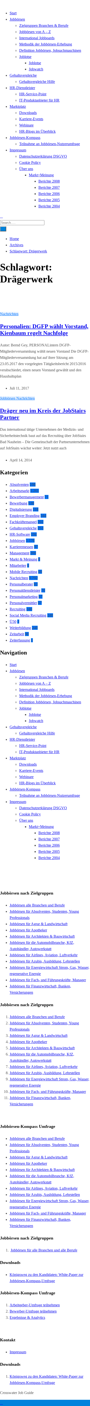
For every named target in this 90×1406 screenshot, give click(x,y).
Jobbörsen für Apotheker (28, 930)
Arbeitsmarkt (19, 491)
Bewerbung (18, 503)
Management (19, 553)
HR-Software (20, 534)
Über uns (26, 169)
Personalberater (21, 584)
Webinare (26, 125)
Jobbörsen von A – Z (35, 32)
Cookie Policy (30, 163)
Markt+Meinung (41, 175)
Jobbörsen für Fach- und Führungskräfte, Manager (48, 980)
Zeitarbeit (17, 634)
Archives (16, 245)
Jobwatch (36, 69)
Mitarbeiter (18, 565)
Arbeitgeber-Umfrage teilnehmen (35, 1305)
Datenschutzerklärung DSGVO (43, 156)
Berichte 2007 (49, 187)
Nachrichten (9, 314)
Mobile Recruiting (23, 572)
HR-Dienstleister (22, 88)
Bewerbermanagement (27, 497)
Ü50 (13, 622)
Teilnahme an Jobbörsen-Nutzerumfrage (49, 144)
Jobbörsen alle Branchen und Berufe (37, 905)
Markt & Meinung (23, 559)
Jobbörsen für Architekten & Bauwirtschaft (42, 936)
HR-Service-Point (32, 94)
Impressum (18, 150)
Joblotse (25, 57)
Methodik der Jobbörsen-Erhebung (45, 44)
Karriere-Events (31, 119)
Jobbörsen (17, 19)
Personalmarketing (24, 597)
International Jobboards (36, 38)
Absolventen (19, 484)
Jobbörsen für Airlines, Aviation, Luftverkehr (44, 955)
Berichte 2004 (49, 206)
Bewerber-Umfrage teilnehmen (33, 1311)
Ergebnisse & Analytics (27, 1317)
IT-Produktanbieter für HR (39, 100)
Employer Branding (25, 516)
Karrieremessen (21, 547)
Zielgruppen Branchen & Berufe (43, 25)
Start (13, 13)
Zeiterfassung (20, 640)
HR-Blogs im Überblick (37, 131)
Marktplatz (18, 106)
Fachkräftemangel (23, 522)
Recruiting (17, 609)
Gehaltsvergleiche (23, 75)
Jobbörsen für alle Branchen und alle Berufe (44, 1250)
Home (14, 239)
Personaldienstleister (25, 590)
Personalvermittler (23, 603)
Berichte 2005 (49, 200)
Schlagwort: (28, 251)
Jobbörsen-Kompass (25, 138)
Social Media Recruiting (28, 615)
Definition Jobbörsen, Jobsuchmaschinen (50, 50)
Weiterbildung (20, 628)
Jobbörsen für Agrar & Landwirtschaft (38, 924)
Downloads (28, 113)
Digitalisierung (21, 509)
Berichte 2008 (49, 181)
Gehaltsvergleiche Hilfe (37, 82)
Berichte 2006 (49, 194)
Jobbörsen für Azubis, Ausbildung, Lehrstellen (45, 961)
